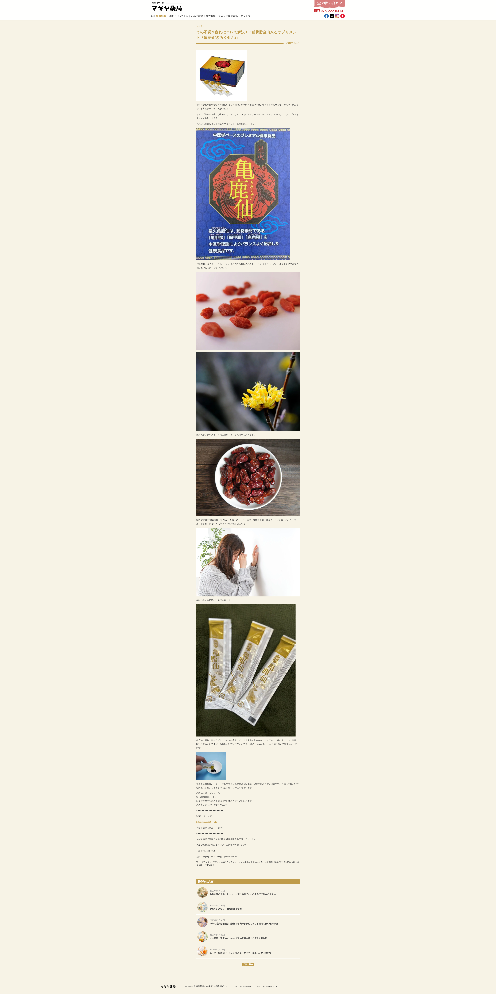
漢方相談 (211, 16)
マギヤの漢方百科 (228, 16)
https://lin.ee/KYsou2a (206, 822)
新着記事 (161, 16)
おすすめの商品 (194, 16)
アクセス (245, 16)
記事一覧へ (248, 964)
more (248, 892)
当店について (176, 16)
